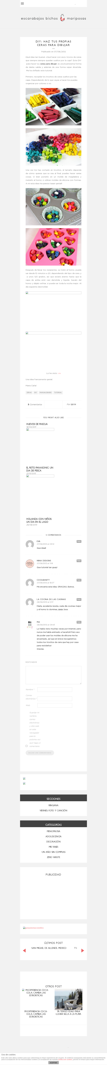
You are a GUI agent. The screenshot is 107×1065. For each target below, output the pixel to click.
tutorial (58, 392)
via (59, 373)
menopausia (53, 831)
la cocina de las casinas (51, 599)
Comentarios (35, 404)
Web (28, 705)
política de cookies (65, 1060)
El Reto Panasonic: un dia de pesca (39, 469)
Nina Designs (44, 560)
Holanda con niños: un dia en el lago (39, 520)
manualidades (46, 392)
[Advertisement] (53, 896)
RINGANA (53, 805)
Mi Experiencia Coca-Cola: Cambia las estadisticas (36, 1014)
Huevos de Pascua (37, 424)
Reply (79, 541)
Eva (38, 541)
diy (35, 392)
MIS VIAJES (53, 847)
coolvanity (43, 580)
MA (38, 622)
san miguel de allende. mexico (48, 948)
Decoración (53, 841)
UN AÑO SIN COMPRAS (53, 852)
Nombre (30, 689)
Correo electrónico (31, 697)
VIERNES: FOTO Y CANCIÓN (53, 810)
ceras (29, 392)
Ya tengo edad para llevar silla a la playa (68, 1012)
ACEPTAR (53, 1063)
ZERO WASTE (53, 857)
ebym (73, 404)
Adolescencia (53, 836)
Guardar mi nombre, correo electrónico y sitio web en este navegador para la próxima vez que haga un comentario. (35, 729)
